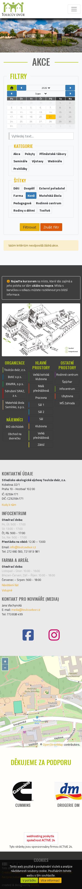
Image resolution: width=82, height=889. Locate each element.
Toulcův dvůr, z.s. (15, 369)
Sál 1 (41, 404)
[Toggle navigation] (74, 9)
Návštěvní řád (10, 585)
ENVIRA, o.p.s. (15, 384)
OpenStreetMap (53, 744)
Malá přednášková (41, 388)
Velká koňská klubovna (41, 376)
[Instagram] (54, 635)
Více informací (50, 880)
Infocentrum (67, 388)
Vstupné (7, 590)
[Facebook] (28, 635)
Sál (41, 419)
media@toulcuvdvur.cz (25, 609)
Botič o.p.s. (15, 377)
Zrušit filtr (51, 227)
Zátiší (41, 444)
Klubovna (41, 426)
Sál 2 (41, 411)
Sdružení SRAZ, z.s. (15, 393)
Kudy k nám (9, 504)
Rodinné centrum (67, 374)
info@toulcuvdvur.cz (23, 547)
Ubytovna (67, 396)
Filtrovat (29, 227)
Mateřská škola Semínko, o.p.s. (15, 404)
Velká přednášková (41, 435)
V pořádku (29, 880)
